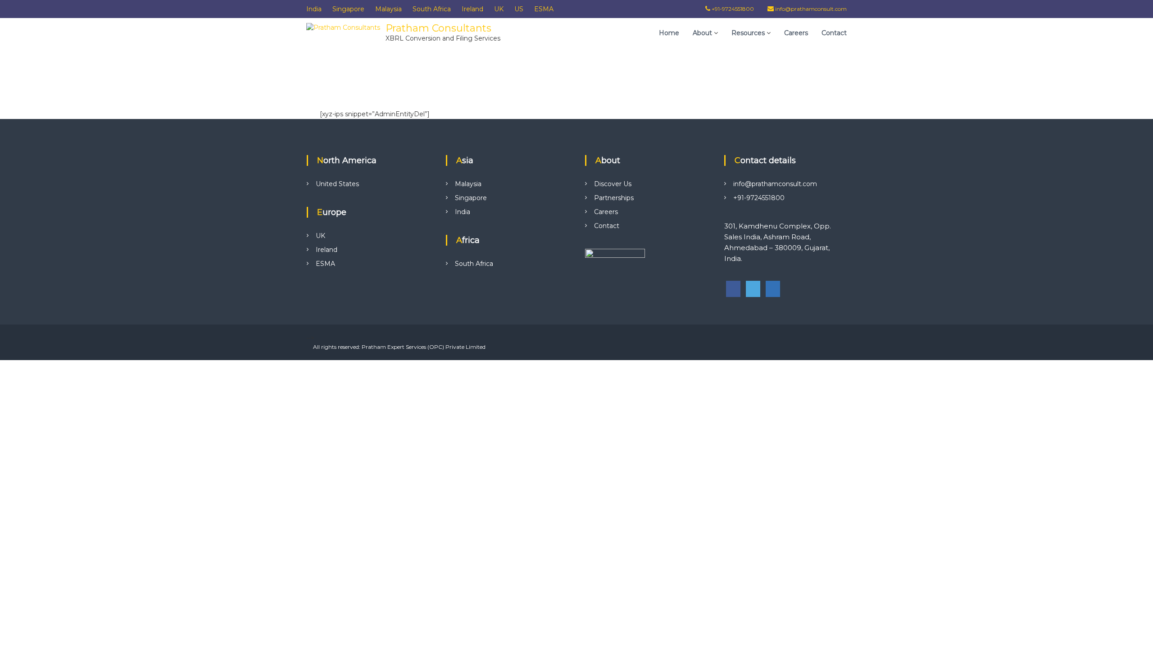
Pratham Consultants (438, 28)
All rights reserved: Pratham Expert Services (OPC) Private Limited (399, 346)
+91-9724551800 (732, 8)
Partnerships (614, 198)
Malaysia (388, 9)
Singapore (348, 9)
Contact (834, 33)
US (518, 9)
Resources (748, 33)
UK (499, 9)
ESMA (544, 9)
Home (669, 33)
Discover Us (612, 184)
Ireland (472, 9)
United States (337, 184)
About (702, 33)
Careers (796, 33)
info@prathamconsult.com (811, 8)
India (314, 9)
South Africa (432, 9)
